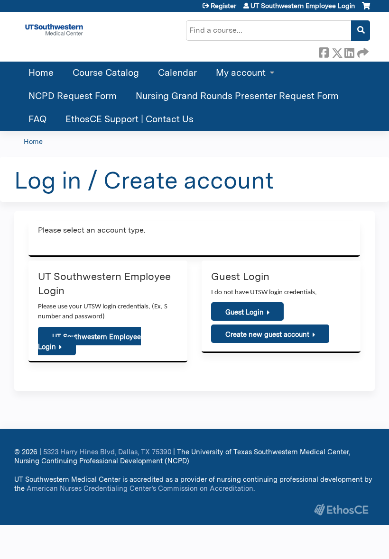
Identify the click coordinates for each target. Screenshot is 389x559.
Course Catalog (106, 72)
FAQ (37, 119)
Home (41, 72)
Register (223, 5)
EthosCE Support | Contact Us (129, 119)
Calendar (177, 72)
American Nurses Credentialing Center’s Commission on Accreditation (140, 488)
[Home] (54, 29)
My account (241, 72)
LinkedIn (349, 51)
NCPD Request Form (72, 95)
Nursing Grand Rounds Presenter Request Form (237, 95)
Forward (362, 51)
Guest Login (244, 312)
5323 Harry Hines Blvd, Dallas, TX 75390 (107, 452)
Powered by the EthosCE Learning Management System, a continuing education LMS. (341, 509)
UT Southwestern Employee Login (302, 5)
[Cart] (366, 9)
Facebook (323, 51)
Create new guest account (267, 334)
